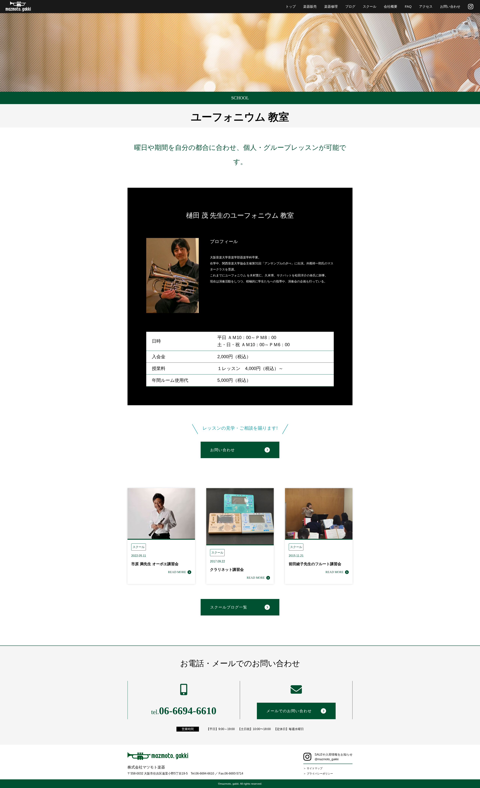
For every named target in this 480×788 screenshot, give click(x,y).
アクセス (426, 6)
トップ (291, 6)
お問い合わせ (450, 6)
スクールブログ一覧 (228, 607)
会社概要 (390, 6)
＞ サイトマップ (312, 768)
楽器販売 (310, 6)
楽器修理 (331, 6)
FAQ (408, 6)
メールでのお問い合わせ (289, 711)
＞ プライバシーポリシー (318, 773)
